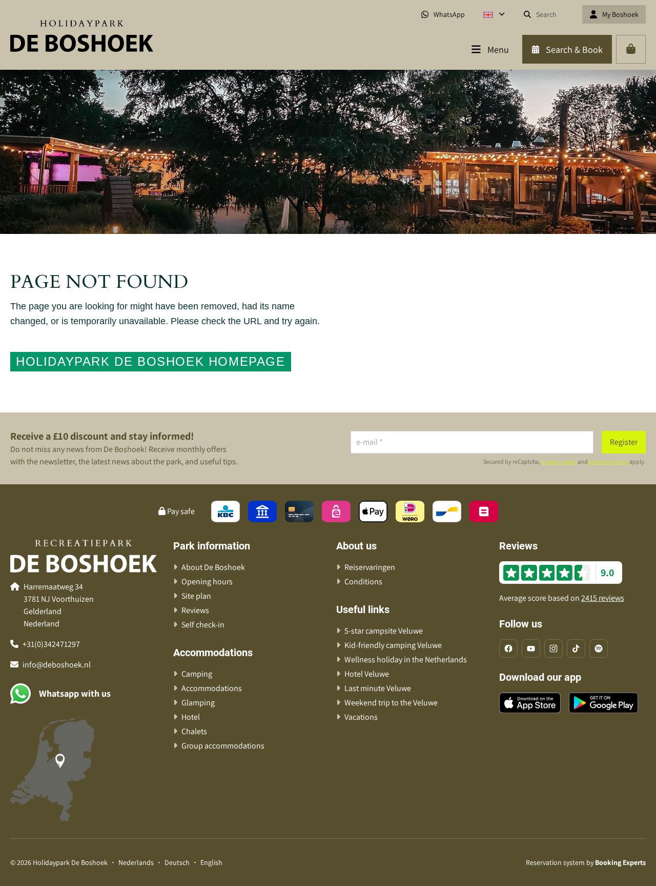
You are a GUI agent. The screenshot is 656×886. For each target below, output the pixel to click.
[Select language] (494, 14)
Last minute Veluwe (377, 688)
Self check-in (202, 624)
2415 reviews (602, 598)
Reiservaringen (369, 567)
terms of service (608, 461)
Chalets (194, 731)
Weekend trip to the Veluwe (391, 702)
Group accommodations (222, 745)
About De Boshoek (213, 567)
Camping (196, 673)
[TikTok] (576, 648)
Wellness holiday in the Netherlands (405, 659)
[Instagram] (553, 648)
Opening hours (207, 581)
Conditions (363, 581)
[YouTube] (531, 648)
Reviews (195, 610)
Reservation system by (586, 862)
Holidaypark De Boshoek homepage (150, 361)
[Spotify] (598, 648)
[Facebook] (508, 648)
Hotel (190, 717)
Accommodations (211, 688)
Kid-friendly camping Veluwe (393, 645)
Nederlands (136, 862)
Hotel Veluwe (366, 673)
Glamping (198, 702)
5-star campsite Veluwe (383, 630)
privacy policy (559, 461)
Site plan (196, 595)
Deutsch (177, 862)
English (211, 862)
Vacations (361, 717)
